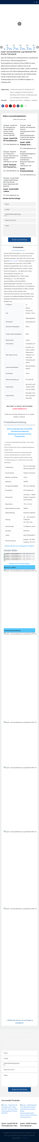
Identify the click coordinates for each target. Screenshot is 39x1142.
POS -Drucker (14, 261)
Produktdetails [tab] (18, 247)
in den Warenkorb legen (13, 144)
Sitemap (25, 1138)
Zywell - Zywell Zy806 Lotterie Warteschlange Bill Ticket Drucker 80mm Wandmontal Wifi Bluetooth (11, 190)
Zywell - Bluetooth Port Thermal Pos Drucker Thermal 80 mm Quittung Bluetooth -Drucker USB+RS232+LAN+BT (10, 166)
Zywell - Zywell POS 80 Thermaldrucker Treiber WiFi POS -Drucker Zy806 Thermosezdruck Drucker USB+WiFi (10, 140)
